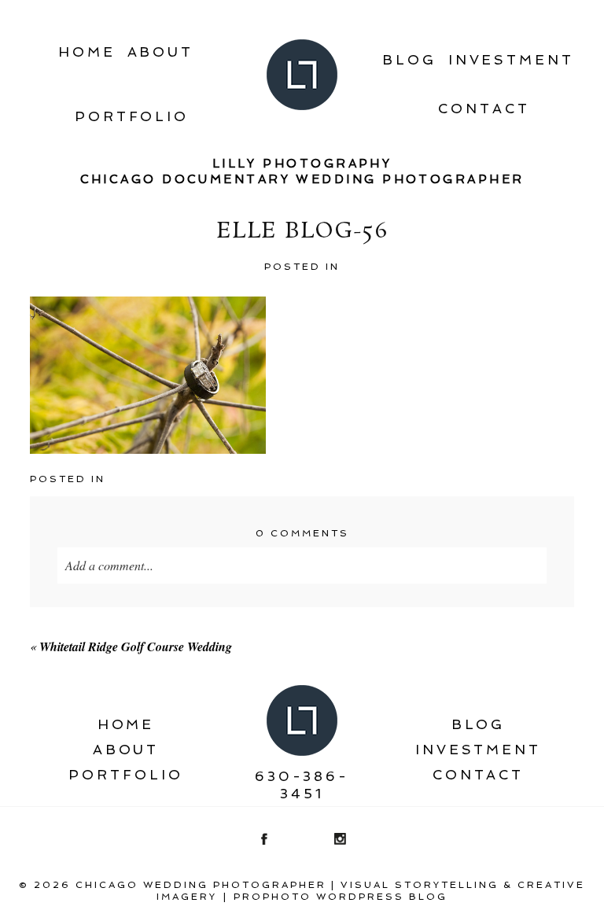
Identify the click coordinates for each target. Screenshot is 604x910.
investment (511, 60)
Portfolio (132, 116)
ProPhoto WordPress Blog (340, 896)
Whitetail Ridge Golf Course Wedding (135, 646)
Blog (409, 60)
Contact (483, 108)
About (160, 52)
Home (87, 52)
